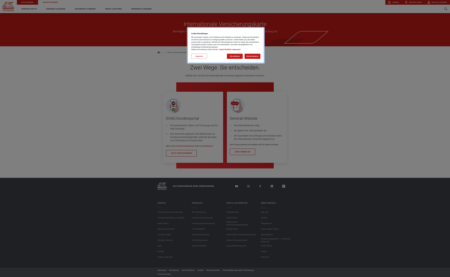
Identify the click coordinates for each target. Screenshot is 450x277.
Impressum (236, 49)
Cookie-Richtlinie (225, 49)
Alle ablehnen (235, 56)
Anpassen (199, 56)
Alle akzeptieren (252, 56)
